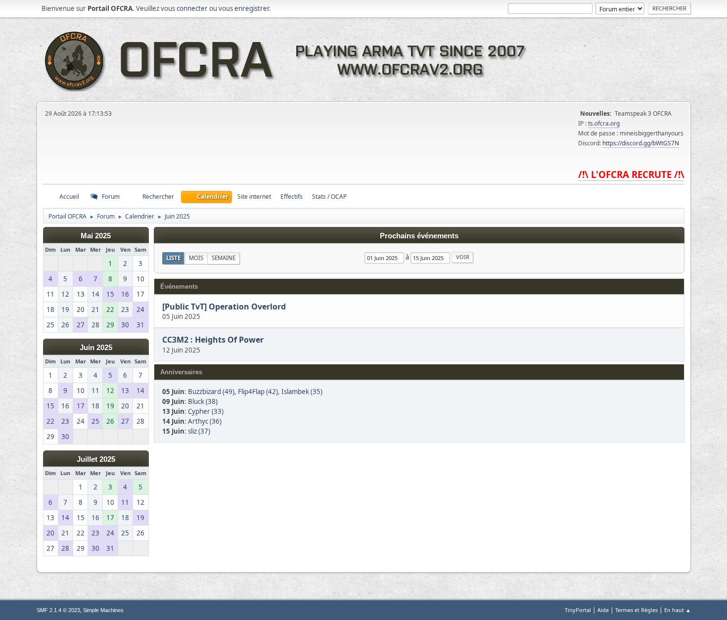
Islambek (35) (301, 391)
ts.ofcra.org (604, 123)
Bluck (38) (203, 401)
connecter (192, 8)
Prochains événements (419, 236)
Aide (603, 610)
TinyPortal (578, 610)
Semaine (223, 258)
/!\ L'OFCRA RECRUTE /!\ (631, 174)
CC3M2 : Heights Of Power (213, 340)
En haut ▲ (677, 610)
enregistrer (251, 8)
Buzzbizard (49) (211, 391)
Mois (196, 258)
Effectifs (291, 196)
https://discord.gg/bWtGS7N (640, 143)
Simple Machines (103, 610)
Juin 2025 (96, 348)
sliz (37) (199, 431)
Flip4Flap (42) (258, 391)
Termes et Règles (636, 610)
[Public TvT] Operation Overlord (224, 306)
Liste (173, 258)
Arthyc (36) (205, 421)
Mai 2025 (96, 236)
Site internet (254, 196)
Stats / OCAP (329, 196)
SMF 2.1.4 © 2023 (58, 610)
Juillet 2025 (96, 459)
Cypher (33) (206, 411)
